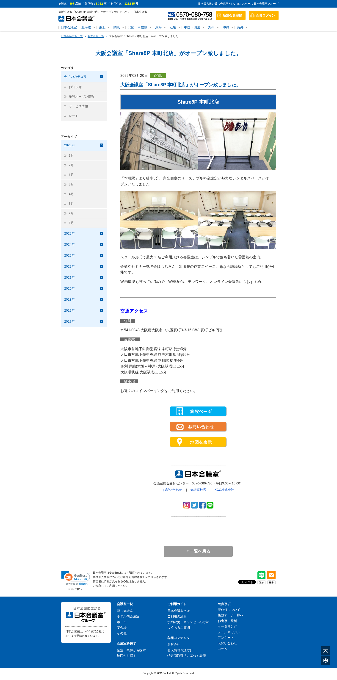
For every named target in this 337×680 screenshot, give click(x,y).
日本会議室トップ (72, 36)
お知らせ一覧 (96, 36)
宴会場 (122, 627)
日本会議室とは (178, 611)
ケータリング (227, 626)
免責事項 (224, 604)
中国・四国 (192, 27)
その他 (122, 633)
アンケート (226, 637)
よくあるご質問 (178, 627)
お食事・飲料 (227, 621)
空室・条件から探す (131, 650)
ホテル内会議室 (128, 616)
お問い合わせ (172, 490)
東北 (102, 27)
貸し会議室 (125, 611)
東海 (158, 27)
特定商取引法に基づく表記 (186, 656)
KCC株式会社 (224, 490)
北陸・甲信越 (137, 27)
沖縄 (226, 27)
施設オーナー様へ (230, 615)
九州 (211, 27)
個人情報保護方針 (180, 650)
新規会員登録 (232, 15)
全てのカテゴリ (75, 76)
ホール (122, 622)
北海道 (86, 27)
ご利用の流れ (177, 616)
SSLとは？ (76, 589)
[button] (76, 578)
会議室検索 (198, 490)
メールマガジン (229, 632)
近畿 (173, 27)
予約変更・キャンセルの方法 (188, 622)
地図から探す (126, 656)
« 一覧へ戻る (198, 551)
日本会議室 (69, 27)
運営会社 (173, 644)
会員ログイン (265, 15)
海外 (240, 27)
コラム (222, 649)
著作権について (229, 609)
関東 (116, 27)
